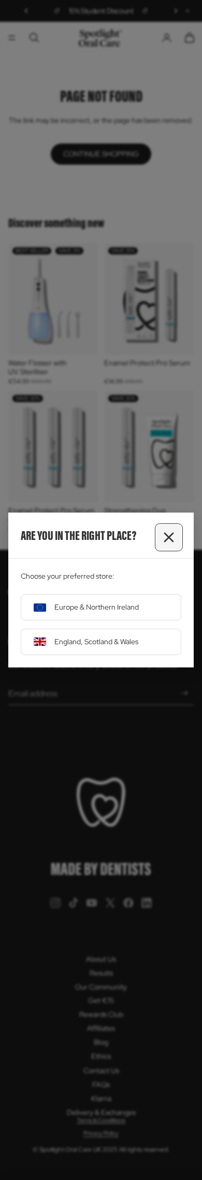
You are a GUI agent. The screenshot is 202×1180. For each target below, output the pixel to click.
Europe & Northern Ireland (96, 607)
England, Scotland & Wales (96, 641)
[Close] (168, 537)
